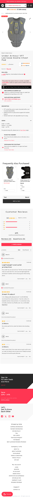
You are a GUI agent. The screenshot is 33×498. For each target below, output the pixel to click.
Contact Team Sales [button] (9, 149)
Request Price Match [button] (9, 140)
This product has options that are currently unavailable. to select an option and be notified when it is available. (16, 82)
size (5, 188)
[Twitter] (6, 416)
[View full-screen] (30, 19)
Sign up (3, 385)
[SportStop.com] (3, 5)
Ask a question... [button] (8, 101)
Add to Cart (16, 201)
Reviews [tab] (6, 239)
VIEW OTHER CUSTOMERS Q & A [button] (12, 99)
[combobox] (17, 5)
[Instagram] (9, 416)
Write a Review (20, 245)
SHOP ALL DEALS (5, 400)
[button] (25, 5)
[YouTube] (13, 416)
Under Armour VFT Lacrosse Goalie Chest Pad (16, 13)
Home (2, 13)
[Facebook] (2, 416)
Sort (19, 250)
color (21, 185)
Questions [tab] (19, 239)
